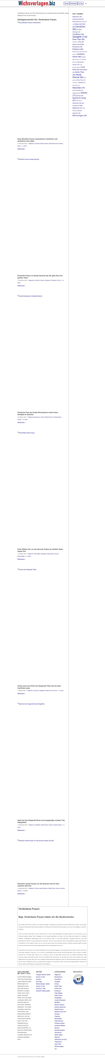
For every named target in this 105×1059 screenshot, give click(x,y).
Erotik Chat (58, 988)
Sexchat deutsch (57, 825)
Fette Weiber (37, 554)
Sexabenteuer (76, 93)
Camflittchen (78, 34)
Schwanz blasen (60, 1023)
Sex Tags (39, 981)
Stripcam (57, 1037)
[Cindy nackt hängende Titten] (41, 626)
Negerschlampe (76, 85)
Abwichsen (77, 17)
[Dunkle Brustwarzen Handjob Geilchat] (41, 353)
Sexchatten (79, 100)
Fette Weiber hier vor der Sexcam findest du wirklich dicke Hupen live (40, 550)
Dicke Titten (78, 39)
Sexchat (79, 95)
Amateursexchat (78, 19)
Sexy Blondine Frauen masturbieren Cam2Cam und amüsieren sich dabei (37, 140)
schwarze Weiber (60, 1025)
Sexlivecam (48, 280)
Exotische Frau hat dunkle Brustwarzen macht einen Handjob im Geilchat (38, 413)
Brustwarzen (37, 417)
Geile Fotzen (58, 995)
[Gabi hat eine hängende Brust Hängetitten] (41, 760)
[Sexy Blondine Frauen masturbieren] (41, 79)
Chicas (42, 417)
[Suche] (85, 3)
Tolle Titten (58, 1044)
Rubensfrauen (57, 417)
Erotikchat (75, 51)
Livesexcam (75, 82)
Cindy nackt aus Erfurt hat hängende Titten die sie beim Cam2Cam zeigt (39, 687)
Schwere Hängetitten (77, 90)
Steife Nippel (58, 1035)
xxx (56, 1049)
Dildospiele (75, 41)
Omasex (57, 1014)
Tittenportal (58, 1042)
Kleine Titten (81, 80)
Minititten (82, 82)
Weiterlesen (21, 149)
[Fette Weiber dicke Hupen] (41, 489)
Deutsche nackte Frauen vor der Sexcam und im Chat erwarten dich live (38, 884)
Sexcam (42, 280)
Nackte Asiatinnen (60, 1007)
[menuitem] (67, 3)
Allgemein (31, 143)
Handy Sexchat (77, 75)
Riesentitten (78, 87)
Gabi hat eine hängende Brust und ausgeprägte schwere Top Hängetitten (41, 821)
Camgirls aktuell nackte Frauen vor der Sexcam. (43, 976)
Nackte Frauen (49, 690)
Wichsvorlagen (21, 556)
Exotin (74, 54)
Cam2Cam (37, 143)
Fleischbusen (78, 59)
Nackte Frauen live (53, 143)
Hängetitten (43, 554)
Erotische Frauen (83, 51)
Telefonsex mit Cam (56, 280)
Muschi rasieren (44, 143)
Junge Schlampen (43, 888)
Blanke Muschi (77, 21)
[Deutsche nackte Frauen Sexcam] (41, 860)
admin (25, 146)
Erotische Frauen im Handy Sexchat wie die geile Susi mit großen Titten (40, 276)
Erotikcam (77, 49)
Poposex (57, 1016)
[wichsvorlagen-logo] (37, 3)
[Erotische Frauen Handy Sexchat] (41, 216)
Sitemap (42, 1056)
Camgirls (79, 36)
